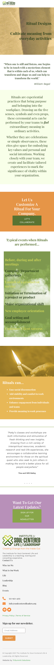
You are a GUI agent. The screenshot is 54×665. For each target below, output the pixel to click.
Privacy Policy (8, 616)
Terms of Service (23, 616)
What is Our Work (11, 570)
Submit (9, 638)
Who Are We (8, 565)
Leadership (8, 580)
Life (4, 575)
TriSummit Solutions (21, 660)
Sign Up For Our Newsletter (27, 516)
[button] (4, 454)
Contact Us (8, 560)
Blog (5, 585)
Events (6, 590)
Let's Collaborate (27, 220)
